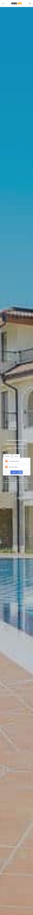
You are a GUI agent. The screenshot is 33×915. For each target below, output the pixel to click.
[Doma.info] (16, 3)
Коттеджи (14, 482)
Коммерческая (6, 482)
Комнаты (28, 482)
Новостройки (21, 482)
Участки (26, 480)
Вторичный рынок (18, 480)
